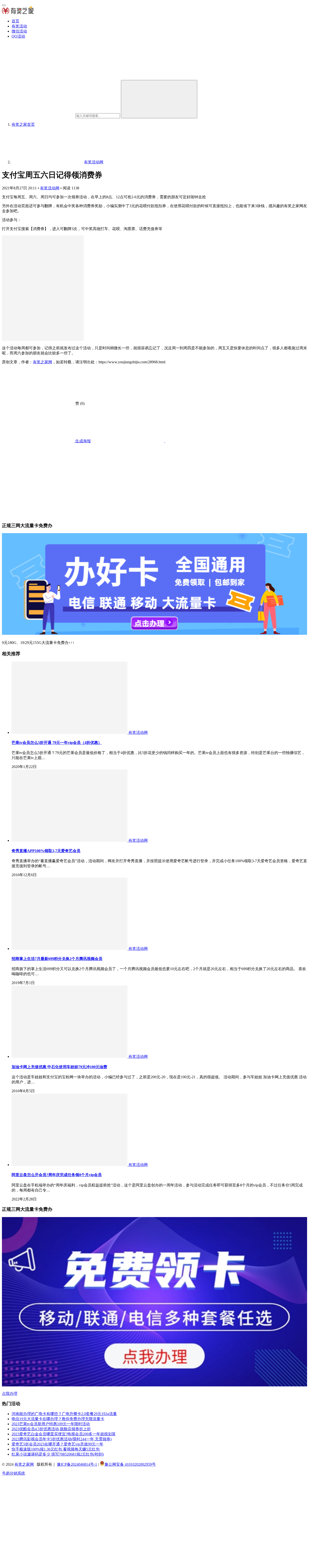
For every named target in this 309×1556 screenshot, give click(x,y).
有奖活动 (19, 26)
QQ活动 (18, 36)
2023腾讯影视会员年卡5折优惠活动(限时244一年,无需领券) (62, 1439)
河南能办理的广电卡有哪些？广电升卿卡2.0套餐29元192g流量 (64, 1414)
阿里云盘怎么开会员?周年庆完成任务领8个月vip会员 (57, 1175)
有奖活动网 (49, 188)
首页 (15, 21)
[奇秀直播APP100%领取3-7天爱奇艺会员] (70, 840)
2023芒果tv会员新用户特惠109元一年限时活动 (51, 1424)
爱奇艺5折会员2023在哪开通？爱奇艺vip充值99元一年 (57, 1444)
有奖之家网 (42, 362)
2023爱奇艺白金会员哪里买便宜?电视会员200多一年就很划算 (64, 1434)
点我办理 (9, 1393)
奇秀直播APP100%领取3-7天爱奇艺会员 (46, 851)
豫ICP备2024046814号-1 (77, 1464)
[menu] (4, 5)
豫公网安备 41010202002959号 (130, 1464)
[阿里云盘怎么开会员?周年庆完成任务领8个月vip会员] (70, 1165)
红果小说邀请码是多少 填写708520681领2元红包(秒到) (58, 1454)
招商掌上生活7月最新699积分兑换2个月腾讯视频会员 (57, 959)
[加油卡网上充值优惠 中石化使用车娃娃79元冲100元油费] (70, 1056)
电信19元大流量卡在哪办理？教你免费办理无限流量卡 (58, 1419)
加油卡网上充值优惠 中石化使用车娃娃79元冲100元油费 (59, 1067)
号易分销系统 (13, 1473)
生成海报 (82, 441)
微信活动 (19, 31)
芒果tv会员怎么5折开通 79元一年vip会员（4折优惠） (57, 743)
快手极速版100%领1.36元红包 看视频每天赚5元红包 (56, 1449)
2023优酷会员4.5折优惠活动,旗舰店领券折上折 (51, 1429)
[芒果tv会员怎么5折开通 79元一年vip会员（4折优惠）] (70, 732)
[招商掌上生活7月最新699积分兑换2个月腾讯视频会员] (70, 949)
